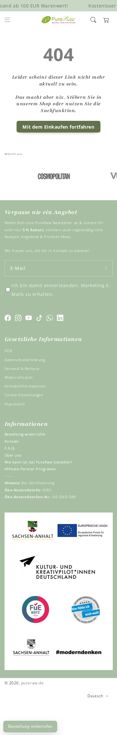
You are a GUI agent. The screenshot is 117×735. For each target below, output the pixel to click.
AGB (8, 350)
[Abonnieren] (106, 268)
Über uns (13, 455)
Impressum (15, 403)
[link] (51, 175)
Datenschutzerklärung (25, 359)
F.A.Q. (10, 448)
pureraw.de (32, 682)
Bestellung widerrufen (25, 434)
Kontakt (12, 441)
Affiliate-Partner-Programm (30, 468)
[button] (7, 19)
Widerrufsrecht (19, 377)
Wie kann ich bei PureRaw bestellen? (38, 462)
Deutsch (95, 695)
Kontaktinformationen (25, 386)
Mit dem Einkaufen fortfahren (58, 127)
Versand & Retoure (22, 368)
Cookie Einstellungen (24, 394)
